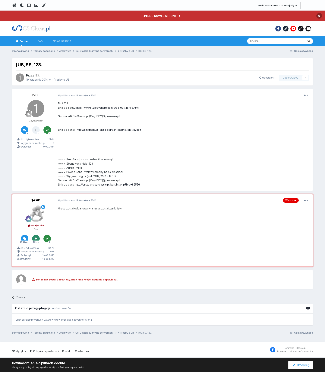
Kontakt (66, 351)
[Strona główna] (14, 5)
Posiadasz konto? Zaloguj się (276, 5)
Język (19, 351)
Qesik (35, 200)
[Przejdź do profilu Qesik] (35, 213)
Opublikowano (77, 95)
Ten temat (293, 41)
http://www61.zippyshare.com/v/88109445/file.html (107, 107)
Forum (23, 41)
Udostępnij (268, 77)
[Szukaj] (308, 41)
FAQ (40, 41)
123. (35, 95)
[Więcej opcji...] (306, 95)
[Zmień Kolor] (44, 5)
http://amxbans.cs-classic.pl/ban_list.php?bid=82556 (109, 129)
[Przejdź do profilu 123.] (20, 77)
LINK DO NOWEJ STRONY (160, 16)
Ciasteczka (82, 351)
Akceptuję (302, 365)
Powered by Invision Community (295, 351)
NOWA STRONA (61, 41)
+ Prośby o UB (60, 79)
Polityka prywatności (45, 351)
